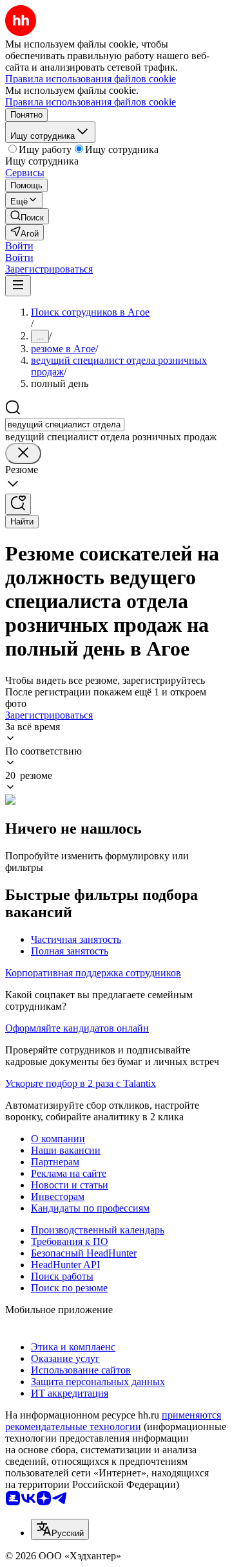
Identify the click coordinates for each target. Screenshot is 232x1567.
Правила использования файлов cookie (90, 101)
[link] (27, 216)
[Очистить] (23, 453)
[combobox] (64, 424)
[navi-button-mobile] (18, 285)
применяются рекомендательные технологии (113, 1421)
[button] (19, 245)
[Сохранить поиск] (18, 504)
